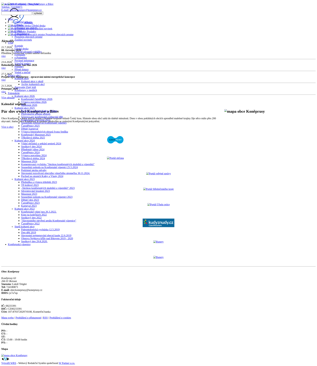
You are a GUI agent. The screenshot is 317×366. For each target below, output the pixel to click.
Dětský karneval (29, 128)
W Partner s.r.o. (67, 363)
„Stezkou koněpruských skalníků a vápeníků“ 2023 (48, 188)
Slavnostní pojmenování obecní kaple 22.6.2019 (46, 235)
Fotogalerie (14, 93)
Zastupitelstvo (22, 33)
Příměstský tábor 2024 (32, 149)
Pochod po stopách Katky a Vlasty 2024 (42, 176)
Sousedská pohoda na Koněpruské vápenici (44, 122)
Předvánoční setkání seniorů (35, 114)
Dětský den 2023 (30, 199)
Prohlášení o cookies (60, 317)
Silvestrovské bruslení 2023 (35, 191)
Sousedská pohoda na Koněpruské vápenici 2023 (46, 197)
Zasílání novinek (23, 39)
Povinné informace (24, 60)
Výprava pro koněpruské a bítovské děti (42, 116)
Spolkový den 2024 (31, 146)
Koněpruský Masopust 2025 (36, 134)
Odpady (19, 25)
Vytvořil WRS (8, 363)
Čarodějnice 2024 (30, 152)
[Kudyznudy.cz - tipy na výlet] (158, 226)
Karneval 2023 (29, 205)
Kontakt (19, 45)
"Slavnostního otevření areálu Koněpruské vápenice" (48, 220)
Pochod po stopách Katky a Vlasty (39, 111)
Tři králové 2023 (30, 185)
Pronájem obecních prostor (28, 36)
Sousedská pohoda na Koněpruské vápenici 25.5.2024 (49, 167)
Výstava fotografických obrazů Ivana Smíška (44, 131)
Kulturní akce (22, 78)
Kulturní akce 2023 (25, 179)
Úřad (10, 42)
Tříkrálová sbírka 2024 (33, 158)
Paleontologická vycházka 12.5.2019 (40, 229)
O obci (18, 30)
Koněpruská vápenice (19, 244)
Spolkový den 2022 (31, 217)
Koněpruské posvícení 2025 (35, 119)
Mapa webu (7, 317)
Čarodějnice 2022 (30, 223)
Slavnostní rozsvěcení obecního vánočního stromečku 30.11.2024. (55, 173)
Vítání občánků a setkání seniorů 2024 (41, 143)
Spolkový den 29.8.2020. (34, 241)
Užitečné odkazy (23, 22)
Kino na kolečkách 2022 (34, 214)
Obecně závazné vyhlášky (28, 51)
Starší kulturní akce (25, 226)
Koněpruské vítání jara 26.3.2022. (39, 211)
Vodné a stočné (22, 72)
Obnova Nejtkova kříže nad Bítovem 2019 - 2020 (47, 238)
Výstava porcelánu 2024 (34, 155)
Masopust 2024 (29, 161)
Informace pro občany (26, 28)
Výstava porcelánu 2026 (34, 102)
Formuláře (20, 54)
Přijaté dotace (22, 69)
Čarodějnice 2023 (30, 202)
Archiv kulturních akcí (33, 84)
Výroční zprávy (23, 63)
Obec (11, 19)
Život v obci (14, 75)
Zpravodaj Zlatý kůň (25, 87)
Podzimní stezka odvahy (34, 170)
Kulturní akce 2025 (25, 108)
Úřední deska (21, 48)
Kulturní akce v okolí (32, 81)
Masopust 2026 (29, 105)
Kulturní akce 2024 (25, 140)
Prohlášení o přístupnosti (28, 317)
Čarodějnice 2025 (30, 125)
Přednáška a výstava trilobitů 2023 (39, 182)
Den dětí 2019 (28, 232)
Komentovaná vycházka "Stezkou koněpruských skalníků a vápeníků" (58, 164)
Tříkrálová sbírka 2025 (33, 137)
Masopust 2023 (29, 194)
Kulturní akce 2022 (25, 208)
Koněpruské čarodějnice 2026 (36, 99)
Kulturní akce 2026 (25, 96)
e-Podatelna (21, 57)
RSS (45, 317)
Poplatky (19, 66)
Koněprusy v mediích (26, 90)
